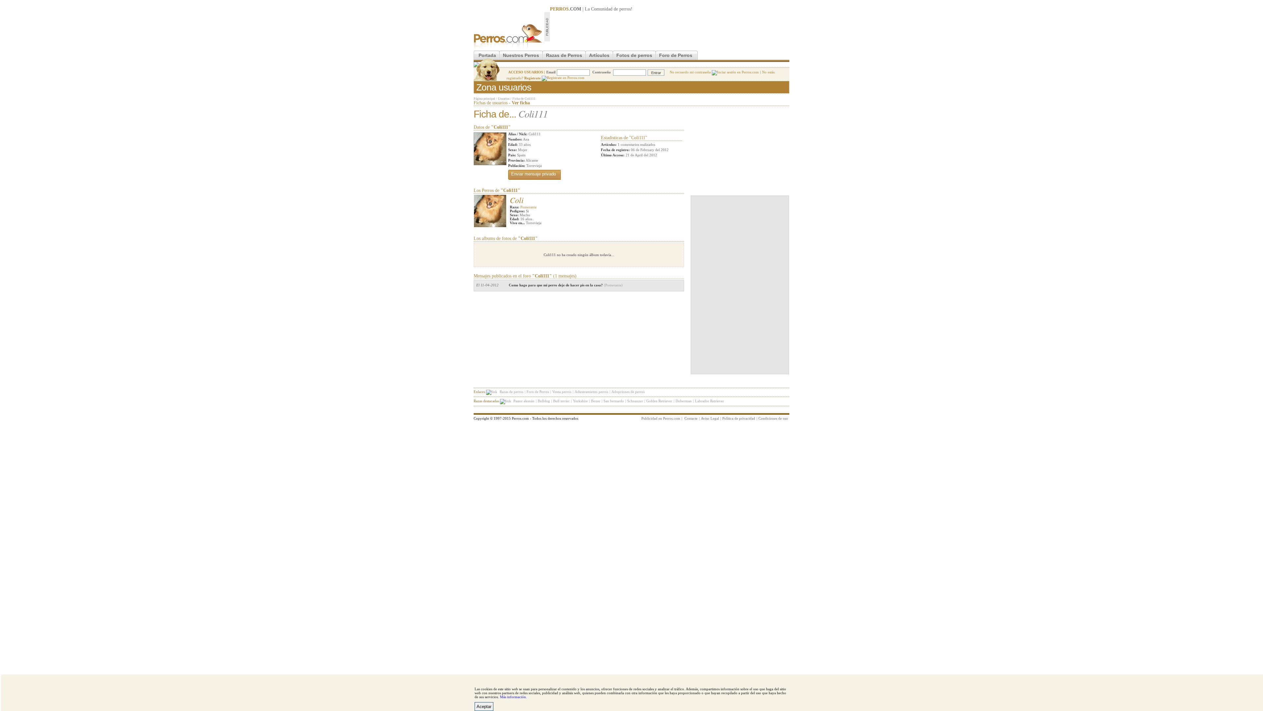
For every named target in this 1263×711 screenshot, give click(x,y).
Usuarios (503, 98)
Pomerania (528, 207)
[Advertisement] (669, 26)
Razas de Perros (564, 55)
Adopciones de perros (628, 392)
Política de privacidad (738, 418)
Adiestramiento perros (591, 392)
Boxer (595, 401)
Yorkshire (580, 401)
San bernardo (614, 401)
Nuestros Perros (521, 55)
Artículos (599, 55)
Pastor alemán (523, 401)
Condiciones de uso (773, 418)
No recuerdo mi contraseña (691, 72)
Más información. (513, 697)
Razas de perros (511, 392)
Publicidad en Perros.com (660, 418)
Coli (517, 200)
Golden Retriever (659, 401)
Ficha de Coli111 (523, 98)
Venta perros (561, 392)
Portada (487, 55)
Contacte (691, 418)
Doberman (684, 401)
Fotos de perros (634, 55)
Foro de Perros (675, 55)
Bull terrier (561, 401)
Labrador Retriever (709, 401)
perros (625, 9)
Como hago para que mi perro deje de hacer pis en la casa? (566, 285)
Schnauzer (635, 401)
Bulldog (544, 401)
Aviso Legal (710, 418)
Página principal (484, 98)
